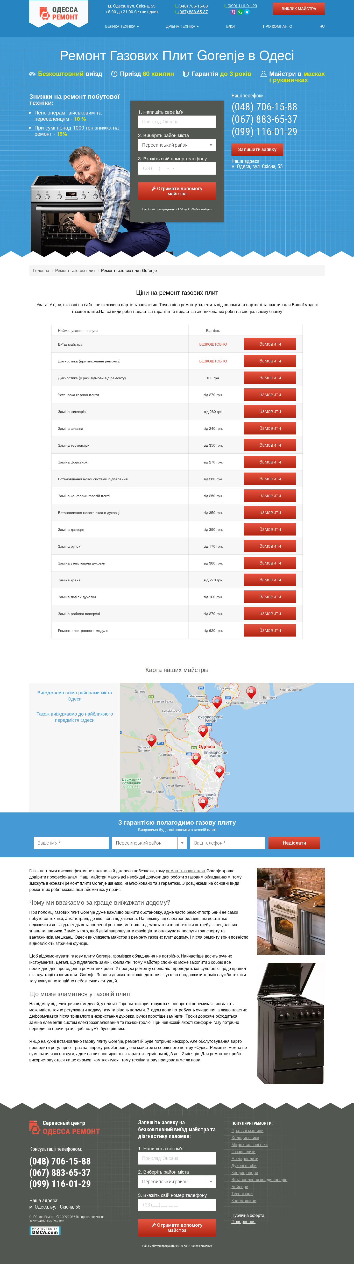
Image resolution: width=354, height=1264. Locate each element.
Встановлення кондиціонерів (259, 1179)
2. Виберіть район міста (163, 135)
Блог (231, 26)
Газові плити (243, 1151)
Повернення (243, 1221)
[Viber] (233, 12)
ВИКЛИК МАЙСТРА (299, 8)
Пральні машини (247, 1130)
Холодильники (245, 1137)
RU (322, 26)
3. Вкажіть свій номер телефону (172, 158)
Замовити (270, 344)
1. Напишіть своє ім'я (160, 112)
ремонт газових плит (186, 871)
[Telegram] (247, 12)
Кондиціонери (244, 1172)
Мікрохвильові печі (249, 1144)
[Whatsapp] (240, 12)
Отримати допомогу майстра (179, 191)
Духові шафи (244, 1165)
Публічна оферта (247, 1215)
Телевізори (242, 1193)
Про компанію (277, 26)
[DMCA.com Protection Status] (45, 1230)
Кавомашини (243, 1200)
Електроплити (244, 1158)
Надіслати (294, 843)
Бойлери (239, 1186)
